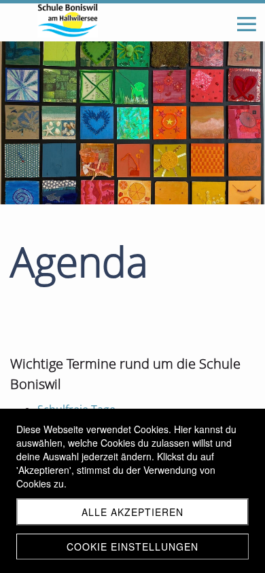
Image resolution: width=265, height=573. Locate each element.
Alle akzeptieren (132, 512)
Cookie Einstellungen (132, 546)
